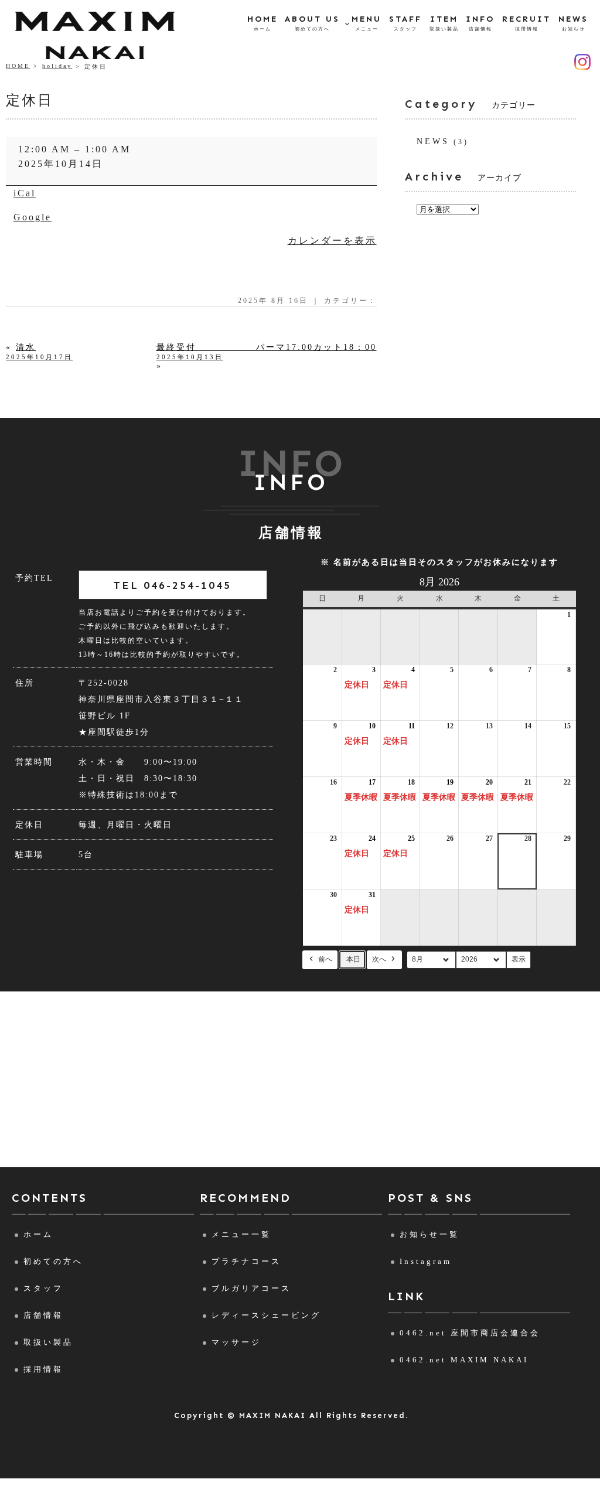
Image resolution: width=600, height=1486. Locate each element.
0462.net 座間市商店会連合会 (470, 1332)
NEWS (433, 141)
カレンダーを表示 (332, 241)
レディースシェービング (266, 1315)
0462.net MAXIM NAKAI (464, 1359)
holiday (57, 66)
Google (32, 217)
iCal (24, 193)
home (262, 23)
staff (405, 23)
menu (366, 23)
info (480, 23)
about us (312, 23)
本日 (353, 959)
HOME (18, 66)
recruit (526, 23)
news (573, 23)
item (444, 23)
